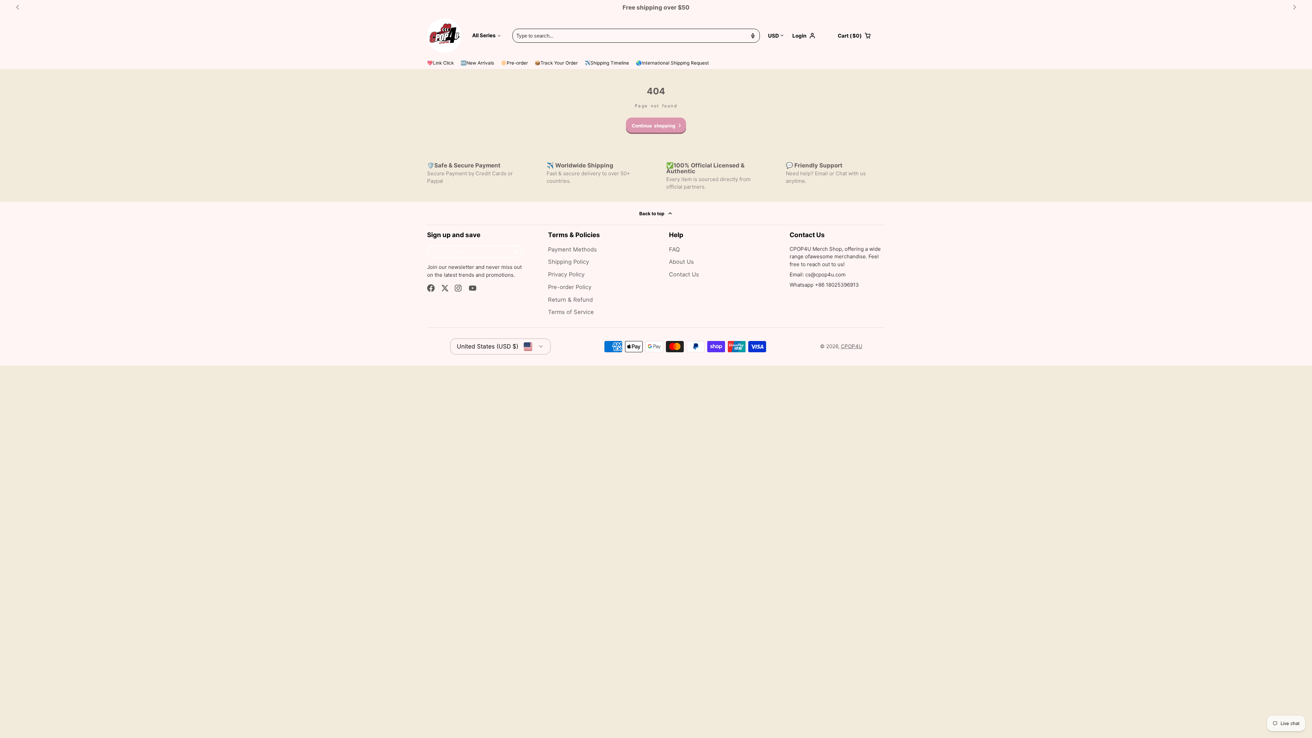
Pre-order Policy (569, 287)
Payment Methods (572, 249)
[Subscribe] (515, 251)
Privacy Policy (566, 274)
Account (811, 35)
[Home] (444, 35)
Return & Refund (570, 299)
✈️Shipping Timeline (607, 63)
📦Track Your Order (556, 63)
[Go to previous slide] (17, 7)
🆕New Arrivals (477, 63)
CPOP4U (851, 346)
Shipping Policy (568, 261)
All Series (483, 35)
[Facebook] (431, 288)
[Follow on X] (445, 288)
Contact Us (684, 274)
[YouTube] (473, 288)
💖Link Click (440, 63)
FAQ (674, 249)
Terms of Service (571, 312)
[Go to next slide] (1294, 7)
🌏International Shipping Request (672, 63)
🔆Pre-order (514, 63)
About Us (681, 261)
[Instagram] (459, 288)
